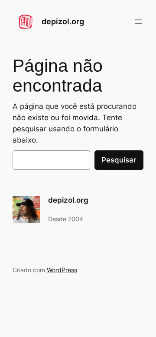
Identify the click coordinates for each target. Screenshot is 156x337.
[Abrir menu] (138, 21)
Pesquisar (118, 160)
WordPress (62, 269)
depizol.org (63, 21)
